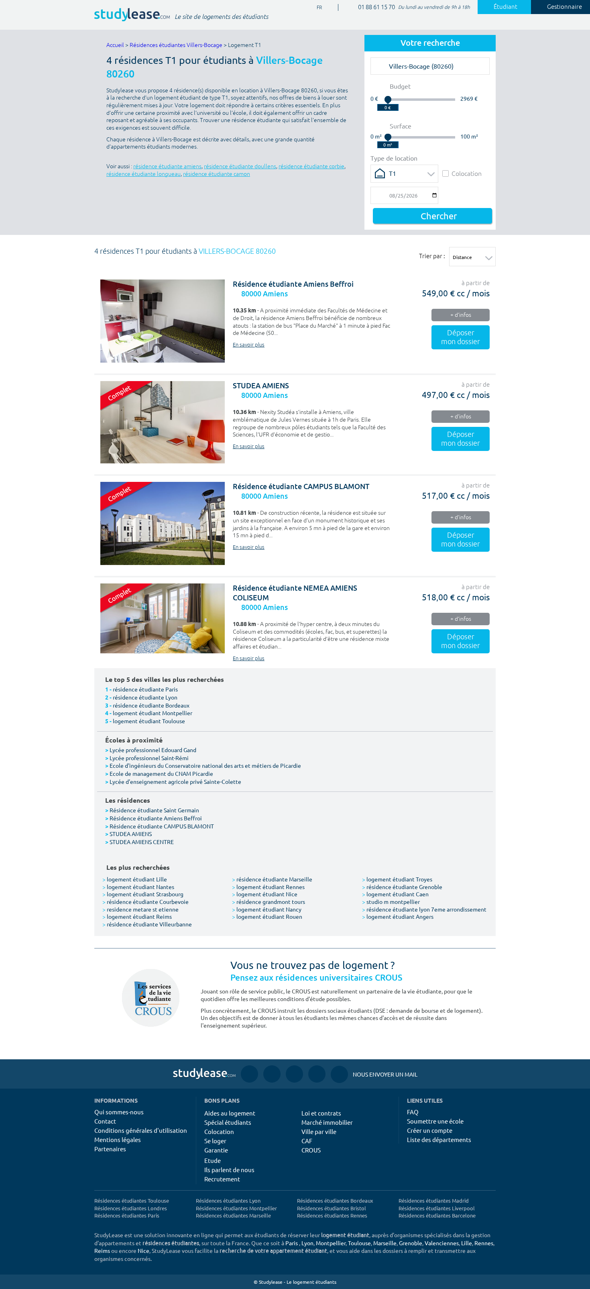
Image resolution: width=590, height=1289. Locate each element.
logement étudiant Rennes (268, 886)
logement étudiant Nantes (138, 886)
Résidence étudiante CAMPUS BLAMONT (301, 486)
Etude (212, 1160)
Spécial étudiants (227, 1122)
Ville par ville (318, 1131)
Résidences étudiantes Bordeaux (335, 1200)
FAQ (413, 1112)
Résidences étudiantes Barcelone (437, 1215)
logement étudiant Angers (397, 916)
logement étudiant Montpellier (152, 712)
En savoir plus (248, 345)
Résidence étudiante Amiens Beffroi (293, 284)
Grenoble (410, 1242)
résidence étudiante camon (216, 174)
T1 (392, 173)
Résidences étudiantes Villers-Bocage (176, 45)
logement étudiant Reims (137, 916)
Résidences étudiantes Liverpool (437, 1208)
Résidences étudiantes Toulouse (131, 1200)
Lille (466, 1242)
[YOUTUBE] (294, 1074)
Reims (102, 1250)
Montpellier (331, 1242)
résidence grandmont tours (268, 901)
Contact (105, 1121)
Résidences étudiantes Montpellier (236, 1208)
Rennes (483, 1242)
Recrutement (222, 1179)
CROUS (311, 1150)
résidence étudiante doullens (240, 166)
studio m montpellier (391, 901)
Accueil (115, 45)
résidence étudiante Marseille (272, 879)
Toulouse (359, 1242)
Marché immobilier (327, 1122)
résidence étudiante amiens (167, 166)
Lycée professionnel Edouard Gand (153, 749)
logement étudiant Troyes (397, 879)
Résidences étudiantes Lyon (228, 1200)
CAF (306, 1140)
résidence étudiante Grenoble (402, 886)
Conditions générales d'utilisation (140, 1130)
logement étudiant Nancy (266, 909)
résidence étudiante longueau (143, 174)
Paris (291, 1242)
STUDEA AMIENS (261, 385)
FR (313, 8)
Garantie (216, 1150)
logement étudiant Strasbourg (142, 893)
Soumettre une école (435, 1121)
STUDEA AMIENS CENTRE (142, 841)
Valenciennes (442, 1242)
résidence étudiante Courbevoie (145, 901)
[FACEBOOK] (249, 1074)
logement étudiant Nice (264, 893)
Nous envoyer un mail (374, 1074)
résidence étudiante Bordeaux (151, 705)
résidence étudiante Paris (145, 689)
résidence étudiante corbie (311, 166)
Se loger (215, 1140)
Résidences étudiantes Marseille (233, 1215)
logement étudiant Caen (395, 893)
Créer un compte (429, 1130)
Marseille (385, 1242)
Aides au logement (229, 1113)
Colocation (467, 173)
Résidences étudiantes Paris (126, 1215)
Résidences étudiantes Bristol (331, 1208)
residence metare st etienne (140, 909)
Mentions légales (117, 1139)
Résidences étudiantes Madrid (434, 1200)
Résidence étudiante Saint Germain (154, 810)
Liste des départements (439, 1139)
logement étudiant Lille (134, 879)
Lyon (307, 1242)
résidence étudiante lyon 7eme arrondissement (424, 909)
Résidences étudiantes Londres (130, 1208)
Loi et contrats (321, 1113)
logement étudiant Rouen (267, 916)
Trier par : (432, 256)
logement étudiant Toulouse (149, 720)
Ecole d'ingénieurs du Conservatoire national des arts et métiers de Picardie (205, 765)
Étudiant (505, 7)
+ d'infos (460, 315)
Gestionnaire (564, 7)
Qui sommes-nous (119, 1112)
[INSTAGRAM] (272, 1074)
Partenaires (110, 1148)
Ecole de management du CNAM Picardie (161, 773)
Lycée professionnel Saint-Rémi (149, 757)
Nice (143, 1250)
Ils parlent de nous (229, 1169)
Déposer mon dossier (460, 337)
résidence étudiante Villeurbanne (147, 924)
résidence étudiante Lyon (145, 697)
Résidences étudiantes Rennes (332, 1215)
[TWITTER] (317, 1074)
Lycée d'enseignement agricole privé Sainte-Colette (175, 781)
